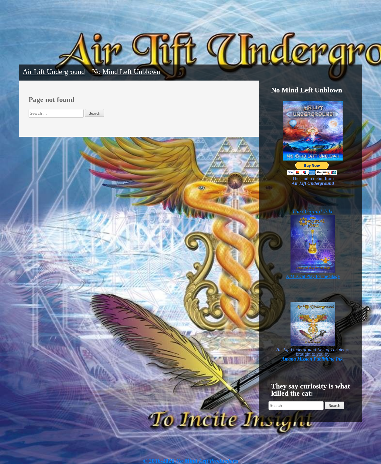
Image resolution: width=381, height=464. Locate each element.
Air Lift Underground (54, 72)
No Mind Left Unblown (126, 72)
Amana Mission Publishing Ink (312, 358)
